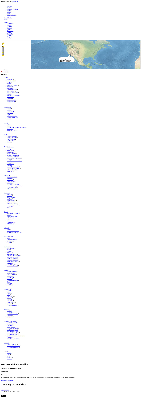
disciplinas (10, 252)
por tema (9, 299)
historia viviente (11, 222)
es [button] (4, 4)
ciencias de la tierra (12, 177)
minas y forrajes (11, 327)
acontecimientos (11, 200)
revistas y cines (11, 302)
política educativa (11, 264)
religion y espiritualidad (13, 168)
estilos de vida (10, 150)
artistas (9, 83)
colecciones (10, 218)
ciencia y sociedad (12, 187)
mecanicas (9, 206)
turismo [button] (6, 228)
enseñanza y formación (13, 95)
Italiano (9, 7)
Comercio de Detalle (12, 328)
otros (8, 354)
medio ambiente (11, 181)
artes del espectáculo (12, 92)
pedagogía (9, 263)
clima (8, 292)
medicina (9, 285)
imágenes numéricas (12, 117)
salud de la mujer (11, 274)
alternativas (10, 178)
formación (9, 114)
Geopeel (9, 36)
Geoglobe (9, 26)
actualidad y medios (12, 85)
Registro (3, 1)
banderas (9, 315)
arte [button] (6, 78)
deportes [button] (7, 193)
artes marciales (11, 197)
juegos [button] (6, 134)
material (9, 119)
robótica (9, 110)
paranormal (10, 152)
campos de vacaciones (13, 231)
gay (8, 356)
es (11, 1)
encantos (9, 359)
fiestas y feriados (11, 153)
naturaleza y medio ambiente (14, 161)
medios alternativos (12, 305)
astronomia (10, 180)
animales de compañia (13, 213)
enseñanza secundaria (12, 257)
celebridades (10, 223)
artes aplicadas (11, 101)
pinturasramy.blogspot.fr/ (7, 380)
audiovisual (10, 86)
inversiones (10, 337)
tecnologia (9, 183)
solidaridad (10, 171)
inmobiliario (10, 324)
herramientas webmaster (13, 346)
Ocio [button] (6, 212)
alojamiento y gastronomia (14, 232)
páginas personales (12, 89)
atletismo (9, 199)
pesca (8, 207)
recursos (9, 251)
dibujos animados (11, 100)
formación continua (12, 258)
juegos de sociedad (12, 137)
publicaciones (10, 241)
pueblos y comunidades (13, 155)
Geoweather (10, 31)
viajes (8, 229)
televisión (9, 303)
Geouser (9, 29)
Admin (6, 19)
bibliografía (10, 312)
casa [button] (6, 123)
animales (9, 283)
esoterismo (10, 147)
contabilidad (10, 325)
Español (9, 10)
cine (8, 103)
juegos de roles (11, 139)
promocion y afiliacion (13, 347)
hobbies (9, 219)
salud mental (10, 273)
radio (8, 295)
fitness (8, 282)
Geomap (9, 25)
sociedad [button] (7, 146)
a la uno (9, 298)
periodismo (10, 296)
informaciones (10, 277)
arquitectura (10, 88)
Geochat (9, 32)
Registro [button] (6, 22)
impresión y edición (12, 322)
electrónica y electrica (12, 334)
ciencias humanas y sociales (14, 185)
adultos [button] (6, 351)
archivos (9, 311)
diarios (9, 293)
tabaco (9, 220)
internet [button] (6, 343)
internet (9, 108)
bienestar (9, 279)
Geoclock (9, 28)
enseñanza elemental (12, 266)
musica (9, 82)
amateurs (9, 357)
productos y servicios (12, 260)
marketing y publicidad (13, 338)
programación (10, 111)
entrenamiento (10, 202)
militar (8, 162)
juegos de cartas (11, 140)
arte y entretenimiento (12, 331)
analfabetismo (10, 164)
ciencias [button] (7, 175)
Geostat (9, 38)
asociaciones (10, 97)
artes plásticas (10, 91)
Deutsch (9, 12)
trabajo (9, 159)
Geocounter (10, 23)
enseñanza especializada (13, 255)
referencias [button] (7, 309)
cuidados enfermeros (12, 280)
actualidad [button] (7, 289)
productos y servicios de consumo (16, 335)
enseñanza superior (12, 254)
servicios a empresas (12, 330)
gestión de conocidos (12, 314)
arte (8, 238)
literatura (9, 98)
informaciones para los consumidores (16, 127)
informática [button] (7, 107)
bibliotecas (10, 317)
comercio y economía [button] (10, 321)
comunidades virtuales (13, 167)
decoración (10, 129)
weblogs (9, 290)
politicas (9, 149)
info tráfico (10, 301)
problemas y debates (12, 156)
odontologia (10, 276)
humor (9, 215)
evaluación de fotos (12, 216)
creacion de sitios (11, 344)
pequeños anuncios (12, 239)
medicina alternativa (12, 271)
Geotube (9, 35)
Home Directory (8, 18)
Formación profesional (13, 261)
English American (11, 15)
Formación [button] (7, 246)
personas (9, 165)
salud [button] (6, 270)
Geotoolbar (10, 34)
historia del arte (11, 80)
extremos (9, 196)
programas (10, 113)
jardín (8, 124)
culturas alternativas (12, 169)
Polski (8, 13)
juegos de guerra (11, 136)
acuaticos (9, 194)
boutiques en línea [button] (9, 236)
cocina (9, 126)
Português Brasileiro (12, 9)
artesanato (9, 79)
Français (9, 6)
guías (8, 249)
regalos (9, 242)
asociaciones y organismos (14, 158)
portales (9, 94)
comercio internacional (13, 333)
